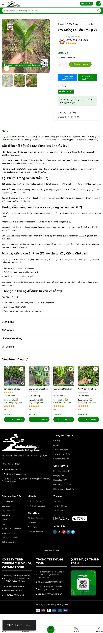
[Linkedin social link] (74, 117)
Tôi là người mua (60, 506)
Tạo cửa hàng (86, 4)
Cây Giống (73, 24)
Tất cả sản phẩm (9, 542)
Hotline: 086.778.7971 (12, 469)
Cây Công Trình (8, 510)
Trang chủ (62, 24)
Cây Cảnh (6, 506)
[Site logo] (13, 3)
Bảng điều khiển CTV (61, 471)
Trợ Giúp (56, 501)
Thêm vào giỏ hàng (80, 64)
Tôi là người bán (60, 510)
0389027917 (20, 307)
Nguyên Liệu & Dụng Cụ (11, 528)
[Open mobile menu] (3, 3)
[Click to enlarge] (6, 68)
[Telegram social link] (78, 117)
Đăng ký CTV (58, 475)
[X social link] (68, 117)
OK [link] (22, 625)
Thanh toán (32, 527)
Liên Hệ (56, 445)
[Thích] (21, 369)
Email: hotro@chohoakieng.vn (15, 474)
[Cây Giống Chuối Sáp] (39, 376)
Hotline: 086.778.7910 (13, 590)
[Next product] (95, 24)
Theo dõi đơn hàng (35, 531)
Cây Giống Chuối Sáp (38, 389)
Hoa (3, 524)
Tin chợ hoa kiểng (60, 450)
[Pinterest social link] (71, 117)
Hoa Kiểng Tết (8, 501)
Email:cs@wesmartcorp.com (14, 586)
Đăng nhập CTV (60, 480)
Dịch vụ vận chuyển (10, 537)
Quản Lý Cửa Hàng (35, 501)
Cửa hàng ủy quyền (61, 459)
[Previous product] (89, 24)
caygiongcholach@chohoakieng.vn (26, 311)
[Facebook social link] (65, 117)
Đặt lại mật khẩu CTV (62, 484)
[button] (4, 45)
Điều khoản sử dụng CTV (63, 489)
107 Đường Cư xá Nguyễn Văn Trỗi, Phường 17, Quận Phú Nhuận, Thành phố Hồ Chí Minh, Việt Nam (18, 578)
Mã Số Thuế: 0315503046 (14, 595)
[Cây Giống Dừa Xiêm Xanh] (63, 376)
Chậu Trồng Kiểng (9, 533)
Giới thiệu (57, 441)
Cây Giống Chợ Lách (76, 39)
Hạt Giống (6, 519)
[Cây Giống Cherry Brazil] (14, 376)
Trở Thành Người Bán (62, 454)
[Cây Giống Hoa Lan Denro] (88, 376)
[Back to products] (92, 24)
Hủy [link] (28, 625)
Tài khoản (32, 522)
